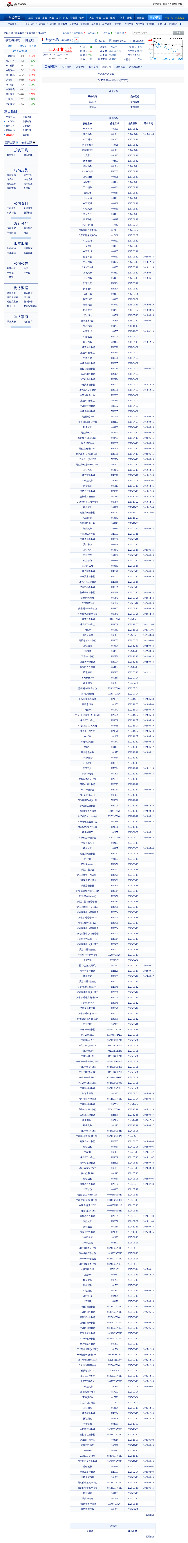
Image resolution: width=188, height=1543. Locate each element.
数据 (112, 17)
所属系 (101, 73)
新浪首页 (167, 4)
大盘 (91, 17)
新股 (105, 17)
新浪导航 (177, 4)
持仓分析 (28, 179)
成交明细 (28, 175)
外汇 (65, 17)
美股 (51, 17)
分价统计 (11, 179)
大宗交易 (128, 24)
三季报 (10, 277)
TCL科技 (105, 32)
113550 (92, 102)
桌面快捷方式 (119, 41)
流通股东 (11, 252)
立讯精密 (10, 104)
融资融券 (106, 24)
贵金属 (73, 17)
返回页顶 (150, 1514)
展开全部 (10, 142)
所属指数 (109, 73)
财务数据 (21, 288)
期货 (58, 17)
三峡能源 (78, 32)
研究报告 (27, 126)
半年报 (10, 272)
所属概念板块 (135, 66)
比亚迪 (9, 80)
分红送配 (11, 228)
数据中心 (11, 155)
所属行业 (11, 212)
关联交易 (28, 321)
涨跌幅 (32, 46)
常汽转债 (135, 102)
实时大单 (84, 24)
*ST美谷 (10, 84)
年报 (26, 268)
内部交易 (139, 24)
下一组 (181, 24)
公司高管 (28, 208)
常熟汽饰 (30, 32)
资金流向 (29, 24)
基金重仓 (95, 24)
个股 (98, 17)
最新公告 (11, 268)
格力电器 (10, 75)
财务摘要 (11, 292)
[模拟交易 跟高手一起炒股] (76, 40)
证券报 (26, 134)
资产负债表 (12, 297)
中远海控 (119, 32)
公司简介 (11, 208)
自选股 (140, 17)
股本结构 (11, 248)
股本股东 (21, 243)
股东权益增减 (30, 306)
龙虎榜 (118, 24)
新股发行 (28, 228)
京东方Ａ (10, 61)
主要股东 (28, 248)
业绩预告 (51, 24)
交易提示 (10, 117)
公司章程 (93, 66)
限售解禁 (62, 24)
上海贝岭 (10, 99)
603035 (92, 107)
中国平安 (10, 89)
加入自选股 (138, 41)
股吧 (129, 17)
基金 (37, 17)
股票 (30, 17)
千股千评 (162, 24)
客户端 (102, 41)
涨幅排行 (151, 24)
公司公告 (10, 126)
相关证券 (106, 67)
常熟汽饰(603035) (119, 80)
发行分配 (21, 223)
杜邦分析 (11, 306)
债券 (81, 17)
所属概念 (28, 212)
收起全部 (26, 142)
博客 (122, 17)
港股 (44, 17)
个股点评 (27, 121)
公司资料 (21, 203)
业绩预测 (173, 24)
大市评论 (10, 121)
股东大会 (11, 321)
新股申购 (73, 24)
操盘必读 (27, 117)
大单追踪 (11, 175)
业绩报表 (40, 24)
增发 (26, 232)
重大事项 (21, 317)
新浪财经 (8, 32)
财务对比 (28, 155)
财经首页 (157, 4)
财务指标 (28, 292)
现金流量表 (12, 301)
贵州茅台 (10, 94)
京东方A (92, 32)
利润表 (27, 297)
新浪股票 (19, 32)
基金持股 (28, 252)
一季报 (27, 272)
